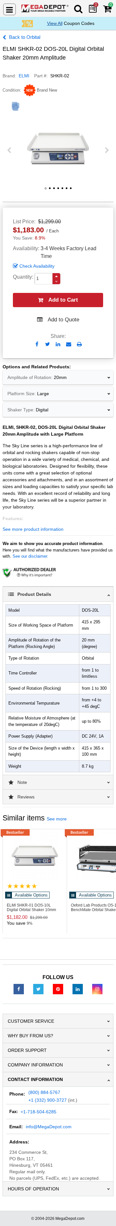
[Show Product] (22, 886)
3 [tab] (54, 191)
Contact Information (35, 1079)
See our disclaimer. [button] (30, 556)
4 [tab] (58, 191)
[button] (56, 276)
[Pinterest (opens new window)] (58, 988)
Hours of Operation (33, 1188)
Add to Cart (63, 300)
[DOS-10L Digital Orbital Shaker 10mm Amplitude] (34, 856)
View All (55, 23)
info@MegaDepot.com (49, 1126)
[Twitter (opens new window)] (38, 988)
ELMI (24, 75)
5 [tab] (62, 191)
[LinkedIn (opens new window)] (77, 988)
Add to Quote (63, 320)
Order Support (27, 1050)
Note (22, 782)
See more (57, 818)
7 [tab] (71, 191)
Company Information (35, 1064)
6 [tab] (66, 191)
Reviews (25, 796)
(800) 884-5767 (44, 1092)
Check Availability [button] (36, 266)
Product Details (34, 594)
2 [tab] (50, 191)
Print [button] (79, 344)
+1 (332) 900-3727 (47, 1100)
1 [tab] (45, 191)
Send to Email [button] (68, 344)
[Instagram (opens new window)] (97, 988)
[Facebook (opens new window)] (19, 988)
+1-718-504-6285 (38, 1111)
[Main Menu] (9, 9)
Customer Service (31, 1021)
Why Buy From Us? (30, 1035)
